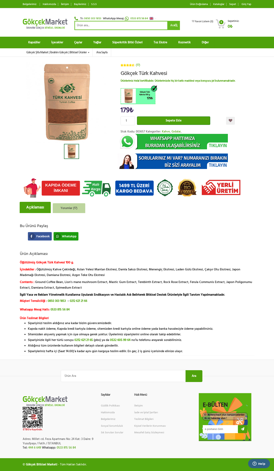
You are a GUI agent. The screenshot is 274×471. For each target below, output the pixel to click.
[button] (154, 18)
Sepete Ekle (174, 120)
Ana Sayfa (101, 52)
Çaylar (78, 42)
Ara (172, 25)
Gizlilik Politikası (110, 406)
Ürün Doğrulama (199, 4)
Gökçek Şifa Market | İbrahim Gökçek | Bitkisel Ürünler (56, 52)
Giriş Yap (246, 4)
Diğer (205, 42)
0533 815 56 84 (139, 18)
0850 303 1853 (92, 18)
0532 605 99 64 (120, 340)
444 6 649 (34, 448)
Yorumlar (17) (69, 208)
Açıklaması (35, 207)
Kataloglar (218, 4)
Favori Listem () (204, 21)
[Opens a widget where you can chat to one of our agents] (259, 464)
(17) (138, 65)
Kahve (166, 131)
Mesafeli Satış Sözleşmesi (149, 433)
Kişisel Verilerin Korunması (150, 426)
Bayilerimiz (80, 4)
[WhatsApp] (186, 141)
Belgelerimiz (30, 4)
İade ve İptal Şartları (146, 412)
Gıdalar (176, 131)
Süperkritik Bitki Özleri (127, 42)
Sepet (232, 4)
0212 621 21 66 (78, 301)
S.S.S (94, 4)
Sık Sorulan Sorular (112, 433)
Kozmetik (184, 42)
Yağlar (97, 42)
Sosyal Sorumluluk (112, 426)
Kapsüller (34, 42)
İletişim (65, 4)
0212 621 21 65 (83, 340)
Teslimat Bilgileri (143, 419)
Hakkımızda (49, 4)
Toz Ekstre (160, 42)
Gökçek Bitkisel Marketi (41, 464)
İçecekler (57, 42)
